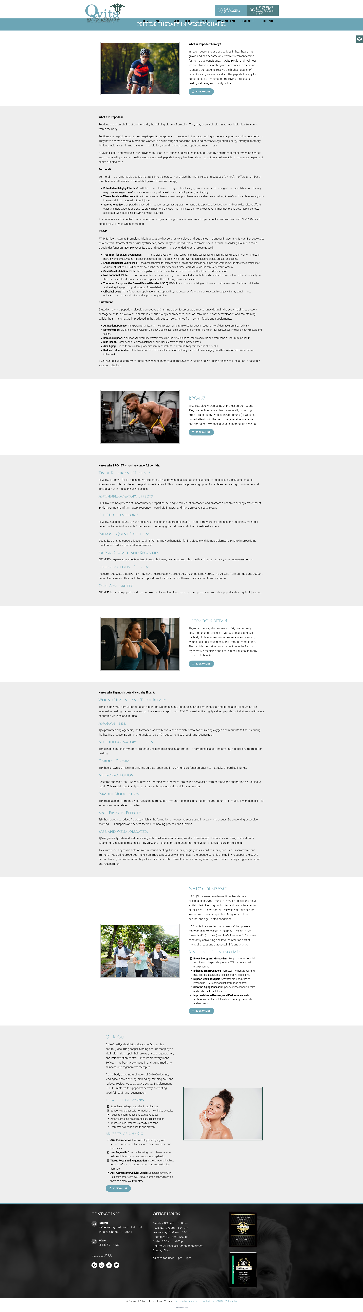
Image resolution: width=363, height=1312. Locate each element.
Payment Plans (226, 21)
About (159, 21)
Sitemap (179, 1301)
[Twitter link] (116, 1265)
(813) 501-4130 (109, 1244)
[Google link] (102, 1265)
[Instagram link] (109, 1265)
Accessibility (192, 1301)
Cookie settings (181, 1307)
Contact (267, 21)
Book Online (202, 91)
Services (203, 21)
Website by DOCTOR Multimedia (220, 1301)
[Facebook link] (94, 1265)
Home (146, 21)
